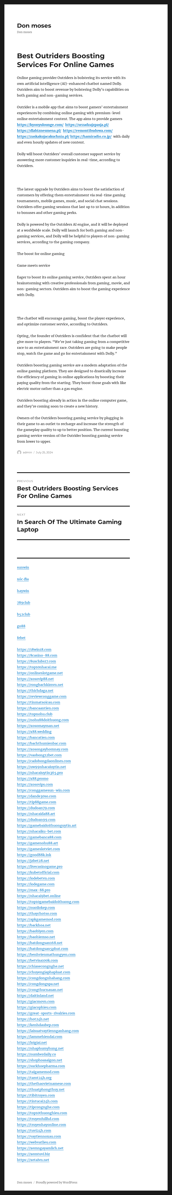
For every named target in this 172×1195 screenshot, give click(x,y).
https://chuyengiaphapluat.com (43, 972)
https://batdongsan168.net (40, 943)
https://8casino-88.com (37, 655)
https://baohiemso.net (36, 937)
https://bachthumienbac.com (41, 743)
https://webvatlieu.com (36, 1142)
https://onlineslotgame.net (40, 673)
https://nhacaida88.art (36, 814)
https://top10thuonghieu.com (42, 1113)
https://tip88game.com (36, 802)
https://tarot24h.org (34, 1078)
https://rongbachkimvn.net (40, 685)
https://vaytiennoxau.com (39, 1136)
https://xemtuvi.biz (33, 1154)
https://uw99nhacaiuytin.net (41, 767)
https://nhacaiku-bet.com (39, 831)
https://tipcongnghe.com (38, 1107)
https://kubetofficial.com (38, 872)
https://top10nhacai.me (37, 667)
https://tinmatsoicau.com (38, 702)
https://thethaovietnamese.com (44, 1083)
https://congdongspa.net (38, 984)
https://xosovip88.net (35, 679)
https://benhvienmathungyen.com (46, 954)
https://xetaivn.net (33, 1160)
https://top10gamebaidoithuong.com (48, 902)
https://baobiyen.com (35, 931)
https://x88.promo (32, 778)
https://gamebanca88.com (39, 837)
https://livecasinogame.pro (40, 866)
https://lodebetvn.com (36, 878)
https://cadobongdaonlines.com (44, 761)
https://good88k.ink (34, 855)
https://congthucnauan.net (40, 990)
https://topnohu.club (34, 714)
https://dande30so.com (36, 796)
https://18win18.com (34, 649)
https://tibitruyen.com (36, 1095)
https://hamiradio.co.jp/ (91, 136)
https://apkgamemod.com (39, 919)
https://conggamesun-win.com (43, 790)
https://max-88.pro (33, 890)
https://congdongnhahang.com (43, 978)
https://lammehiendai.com (39, 1037)
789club (23, 602)
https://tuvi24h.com (34, 1130)
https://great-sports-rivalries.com (46, 1013)
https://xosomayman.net (38, 726)
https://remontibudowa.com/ (88, 130)
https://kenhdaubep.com (38, 1025)
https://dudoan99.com (36, 819)
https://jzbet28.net (33, 861)
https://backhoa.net (34, 925)
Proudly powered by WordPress (56, 1182)
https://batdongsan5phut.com (42, 949)
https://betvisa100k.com (37, 960)
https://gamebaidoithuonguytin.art (47, 825)
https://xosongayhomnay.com (42, 749)
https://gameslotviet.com (38, 849)
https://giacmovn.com (36, 1001)
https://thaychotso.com (37, 913)
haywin (23, 591)
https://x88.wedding (34, 731)
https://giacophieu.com (36, 1007)
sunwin (23, 567)
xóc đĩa (23, 579)
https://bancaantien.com (38, 708)
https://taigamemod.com (38, 1072)
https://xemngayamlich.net (40, 1148)
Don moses (34, 25)
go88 (21, 626)
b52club (23, 614)
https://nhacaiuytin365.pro (40, 773)
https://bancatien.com (36, 737)
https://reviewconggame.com (41, 696)
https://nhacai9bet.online (39, 896)
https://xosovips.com (35, 784)
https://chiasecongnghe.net (40, 966)
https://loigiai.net (32, 1042)
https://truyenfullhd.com (38, 1119)
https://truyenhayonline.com (41, 1125)
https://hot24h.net (33, 1019)
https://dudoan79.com (36, 808)
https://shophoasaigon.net (39, 1060)
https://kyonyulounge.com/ (40, 125)
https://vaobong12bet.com (39, 755)
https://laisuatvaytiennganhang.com (48, 1031)
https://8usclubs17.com (36, 661)
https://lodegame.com (36, 884)
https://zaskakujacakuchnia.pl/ (43, 136)
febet (21, 638)
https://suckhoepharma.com (41, 1066)
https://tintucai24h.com (37, 1101)
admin (27, 452)
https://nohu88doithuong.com (43, 720)
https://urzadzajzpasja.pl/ (87, 125)
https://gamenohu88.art (37, 843)
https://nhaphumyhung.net (40, 1048)
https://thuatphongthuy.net (41, 1089)
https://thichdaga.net (35, 690)
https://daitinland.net (35, 995)
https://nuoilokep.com (36, 907)
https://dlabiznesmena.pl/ (39, 130)
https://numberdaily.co (36, 1054)
